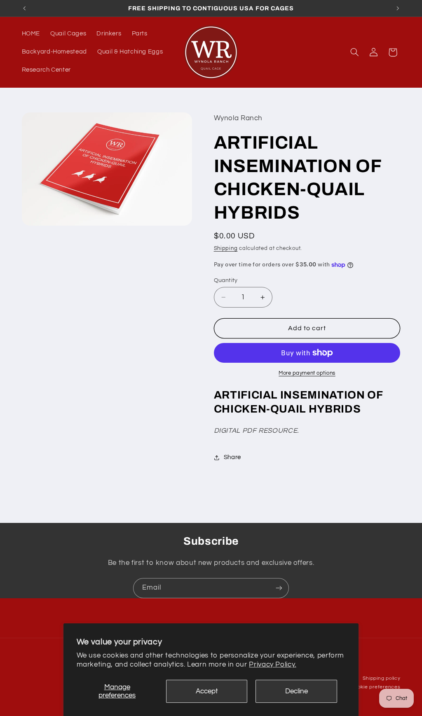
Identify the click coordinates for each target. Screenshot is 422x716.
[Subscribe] (279, 588)
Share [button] (232, 457)
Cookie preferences (375, 687)
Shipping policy (381, 678)
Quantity (226, 280)
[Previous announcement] (24, 8)
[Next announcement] (398, 8)
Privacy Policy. (272, 664)
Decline (296, 691)
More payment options (307, 373)
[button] (354, 52)
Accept (207, 691)
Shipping (226, 248)
